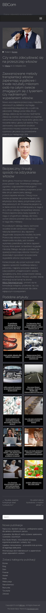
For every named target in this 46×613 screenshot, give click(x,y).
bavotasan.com (32, 609)
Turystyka (6, 591)
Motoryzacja (7, 582)
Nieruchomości (8, 585)
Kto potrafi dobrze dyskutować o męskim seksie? (35, 502)
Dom (4, 569)
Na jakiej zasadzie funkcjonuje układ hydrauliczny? (10, 502)
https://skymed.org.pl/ (12, 282)
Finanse (5, 572)
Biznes (14, 52)
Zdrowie (5, 594)
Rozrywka (6, 588)
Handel (5, 575)
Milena (7, 66)
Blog (4, 566)
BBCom (9, 4)
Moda (4, 579)
